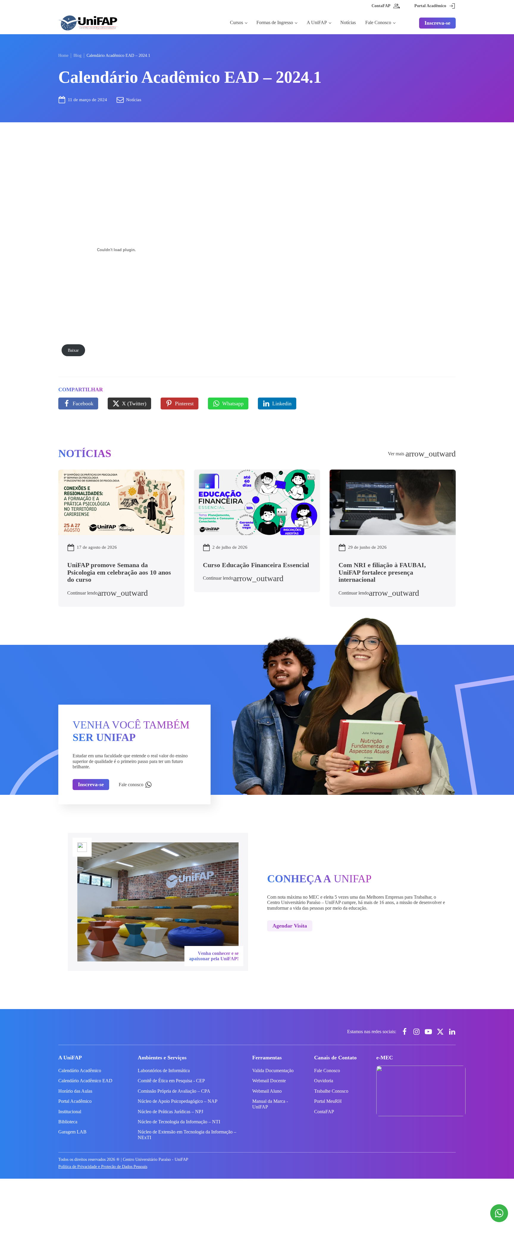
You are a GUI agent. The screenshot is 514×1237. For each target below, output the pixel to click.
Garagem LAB (72, 1131)
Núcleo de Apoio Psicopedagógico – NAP (177, 1101)
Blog (77, 55)
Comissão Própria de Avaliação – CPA (174, 1091)
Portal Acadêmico (75, 1101)
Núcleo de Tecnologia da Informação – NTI (179, 1121)
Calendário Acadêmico (79, 1070)
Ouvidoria (323, 1080)
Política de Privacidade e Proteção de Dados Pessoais (102, 1166)
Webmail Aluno (267, 1091)
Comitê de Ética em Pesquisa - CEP (171, 1080)
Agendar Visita (289, 926)
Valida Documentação (273, 1070)
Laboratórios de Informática (164, 1070)
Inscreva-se (437, 23)
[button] (78, 403)
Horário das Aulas (75, 1091)
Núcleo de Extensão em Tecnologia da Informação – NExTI (187, 1134)
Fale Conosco (378, 22)
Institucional (69, 1111)
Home (63, 55)
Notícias (348, 22)
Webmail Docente (269, 1080)
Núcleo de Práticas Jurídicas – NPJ (170, 1111)
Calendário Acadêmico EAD (85, 1080)
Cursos (236, 22)
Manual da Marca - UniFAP (270, 1104)
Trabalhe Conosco (331, 1091)
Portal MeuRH (328, 1101)
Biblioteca (67, 1121)
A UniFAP (317, 22)
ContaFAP (324, 1111)
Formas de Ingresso (274, 22)
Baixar (73, 350)
